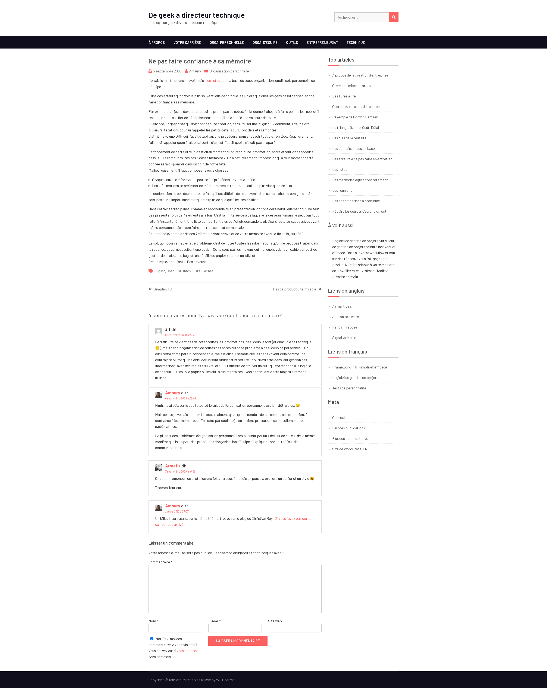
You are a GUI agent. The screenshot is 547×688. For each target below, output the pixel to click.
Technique (356, 42)
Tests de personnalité (349, 388)
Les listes (339, 169)
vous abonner (187, 650)
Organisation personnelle (229, 71)
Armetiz (173, 465)
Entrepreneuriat (322, 42)
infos (187, 271)
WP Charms (225, 680)
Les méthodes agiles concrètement (360, 180)
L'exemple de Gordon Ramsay (355, 117)
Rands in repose (344, 327)
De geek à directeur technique (197, 14)
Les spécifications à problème (356, 201)
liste (196, 271)
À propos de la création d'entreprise (360, 75)
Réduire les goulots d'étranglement (359, 211)
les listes (213, 80)
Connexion (340, 417)
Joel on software (345, 316)
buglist (159, 271)
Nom (153, 621)
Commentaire (160, 562)
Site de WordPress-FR (349, 449)
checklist (174, 271)
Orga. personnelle (227, 42)
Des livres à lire (344, 96)
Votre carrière (187, 42)
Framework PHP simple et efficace (359, 367)
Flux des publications (348, 428)
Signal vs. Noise (344, 337)
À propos (157, 42)
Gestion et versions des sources (356, 106)
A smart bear (342, 306)
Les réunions (342, 190)
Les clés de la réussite (349, 138)
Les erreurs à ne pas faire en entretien (362, 159)
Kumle (206, 680)
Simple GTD (163, 289)
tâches (207, 271)
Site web (275, 621)
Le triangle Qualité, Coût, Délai (355, 127)
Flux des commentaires (350, 438)
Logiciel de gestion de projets (355, 241)
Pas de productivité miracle (294, 289)
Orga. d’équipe (265, 42)
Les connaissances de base (353, 148)
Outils (292, 42)
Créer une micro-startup (351, 85)
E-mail (214, 621)
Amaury (195, 71)
